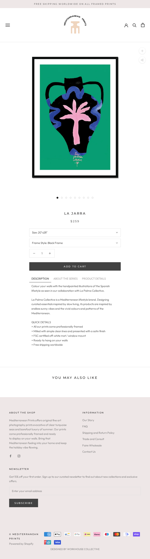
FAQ (85, 426)
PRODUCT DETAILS (94, 278)
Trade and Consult (93, 439)
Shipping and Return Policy (98, 432)
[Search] (134, 25)
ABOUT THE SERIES (65, 278)
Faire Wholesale (92, 445)
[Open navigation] (7, 25)
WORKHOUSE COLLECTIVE (83, 549)
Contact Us (88, 451)
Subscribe (23, 503)
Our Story (88, 420)
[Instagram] (19, 456)
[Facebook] (10, 456)
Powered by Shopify (21, 543)
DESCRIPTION (40, 278)
